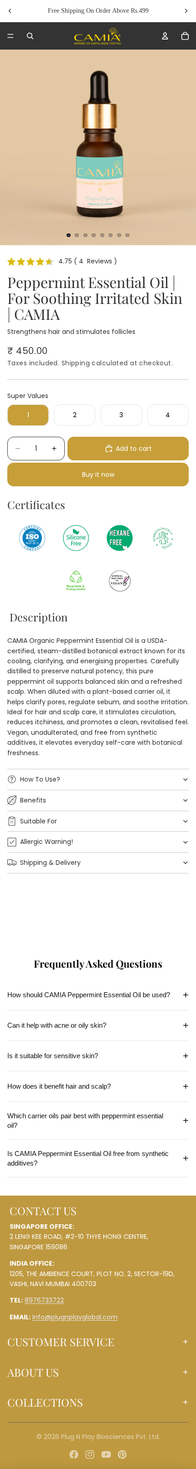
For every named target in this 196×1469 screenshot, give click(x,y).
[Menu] (10, 35)
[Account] (165, 36)
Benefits (33, 800)
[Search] (30, 36)
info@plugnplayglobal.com (75, 1317)
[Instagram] (89, 1454)
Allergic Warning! (46, 841)
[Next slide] (186, 11)
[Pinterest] (122, 1454)
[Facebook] (73, 1454)
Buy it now (98, 474)
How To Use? (40, 779)
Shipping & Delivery (50, 862)
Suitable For (38, 821)
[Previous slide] (10, 11)
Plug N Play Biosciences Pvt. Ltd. (110, 1436)
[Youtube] (106, 1454)
